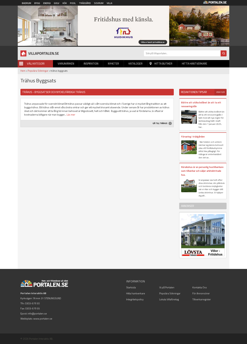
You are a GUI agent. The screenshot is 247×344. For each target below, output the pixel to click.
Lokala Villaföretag (169, 299)
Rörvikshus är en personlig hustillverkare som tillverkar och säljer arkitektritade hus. (202, 171)
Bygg (37, 3)
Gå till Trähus (160, 123)
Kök (65, 3)
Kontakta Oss (199, 287)
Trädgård (85, 3)
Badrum (26, 3)
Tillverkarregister (201, 299)
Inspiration (91, 63)
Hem (22, 71)
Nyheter (113, 63)
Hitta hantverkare (194, 63)
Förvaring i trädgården (193, 136)
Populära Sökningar (38, 71)
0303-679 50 (32, 303)
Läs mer (71, 114)
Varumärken (66, 63)
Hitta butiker (163, 63)
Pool (73, 3)
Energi (47, 3)
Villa (109, 3)
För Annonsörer (201, 293)
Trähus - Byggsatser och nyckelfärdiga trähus (53, 92)
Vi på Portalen (166, 287)
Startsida (131, 287)
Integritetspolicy (135, 299)
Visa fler (220, 92)
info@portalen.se (37, 313)
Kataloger (135, 63)
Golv (56, 3)
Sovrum (98, 3)
